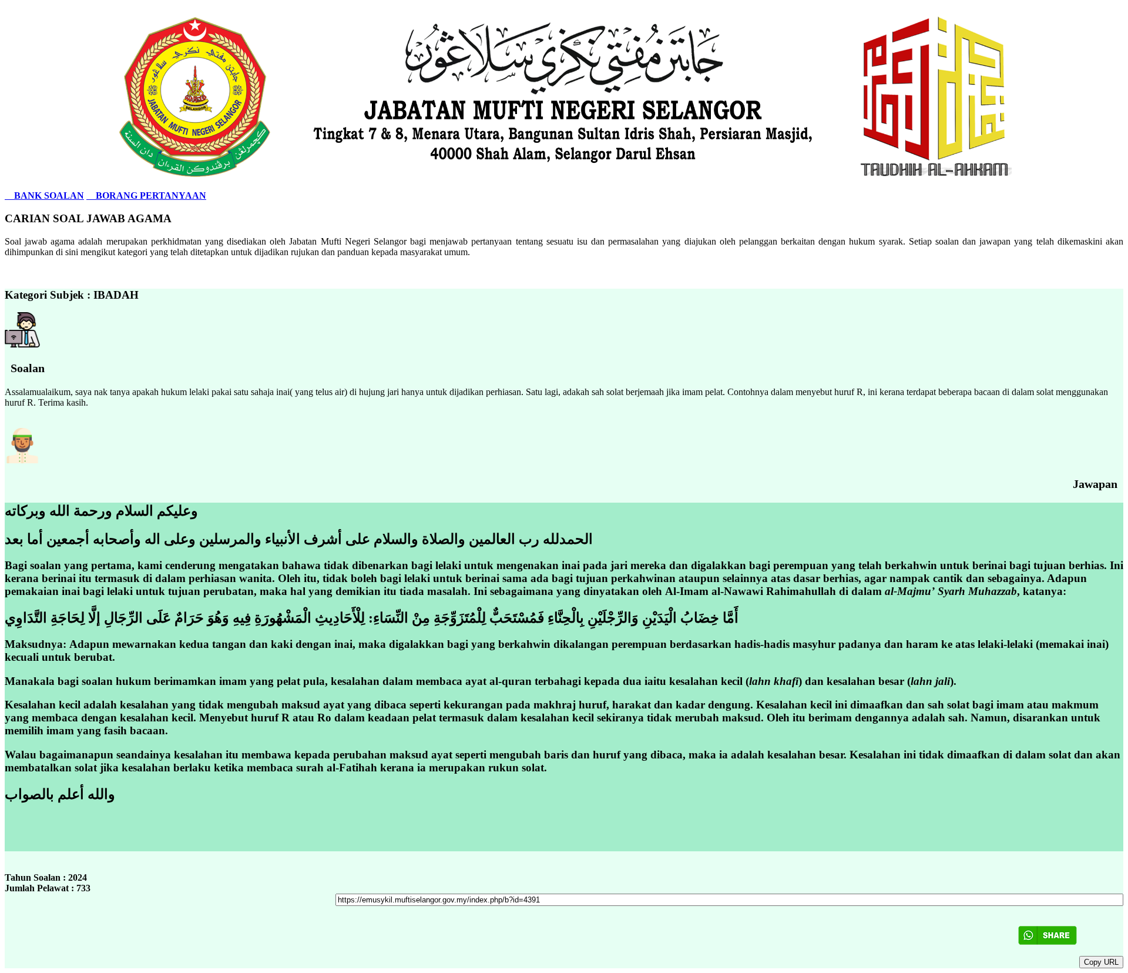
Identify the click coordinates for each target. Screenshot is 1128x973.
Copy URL (1101, 962)
